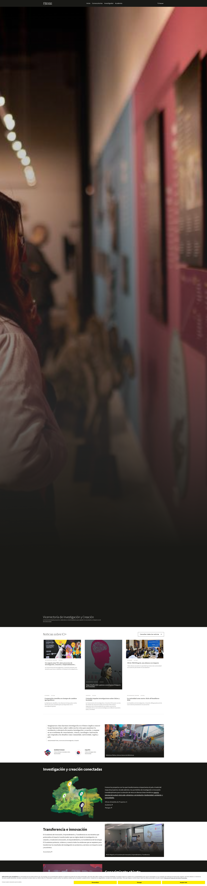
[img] (47, 3)
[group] (62, 656)
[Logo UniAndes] (48, 3)
